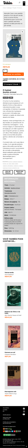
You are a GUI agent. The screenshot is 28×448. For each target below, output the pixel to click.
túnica (9, 168)
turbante (14, 168)
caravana (15, 161)
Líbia (11, 97)
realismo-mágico (18, 165)
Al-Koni (10, 161)
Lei (7, 163)
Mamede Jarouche (16, 94)
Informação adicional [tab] (11, 180)
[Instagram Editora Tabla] (24, 411)
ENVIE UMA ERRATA (19, 172)
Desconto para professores (7, 418)
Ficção (14, 8)
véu (18, 168)
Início (4, 8)
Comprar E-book (11, 84)
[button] (22, 31)
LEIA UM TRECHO (8, 172)
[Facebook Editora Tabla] (24, 409)
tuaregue (5, 168)
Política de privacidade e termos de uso (9, 422)
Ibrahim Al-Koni (9, 92)
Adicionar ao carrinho (12, 74)
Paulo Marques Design (19, 445)
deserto (20, 161)
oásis (13, 163)
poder (16, 163)
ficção (4, 163)
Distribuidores (7, 415)
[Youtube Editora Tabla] (24, 414)
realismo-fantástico (8, 165)
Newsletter (6, 408)
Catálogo (9, 8)
